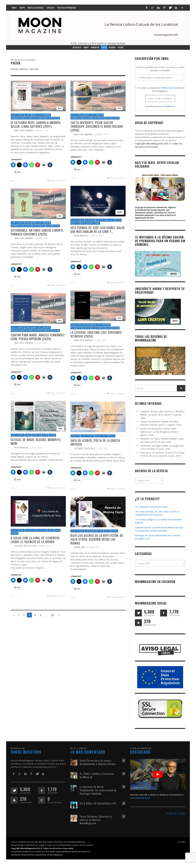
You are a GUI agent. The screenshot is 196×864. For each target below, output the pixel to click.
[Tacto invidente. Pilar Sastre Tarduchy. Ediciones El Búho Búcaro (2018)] (98, 95)
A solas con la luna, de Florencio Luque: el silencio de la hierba (35, 539)
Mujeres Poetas (101, 436)
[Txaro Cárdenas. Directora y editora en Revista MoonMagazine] (73, 817)
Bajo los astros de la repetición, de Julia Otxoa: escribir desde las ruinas (96, 539)
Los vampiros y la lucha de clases (151, 506)
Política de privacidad (171, 87)
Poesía (48, 118)
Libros (28, 115)
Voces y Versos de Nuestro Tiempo (85, 223)
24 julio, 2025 (40, 343)
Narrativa (36, 435)
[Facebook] (146, 8)
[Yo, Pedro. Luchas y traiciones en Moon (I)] (73, 775)
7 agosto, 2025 (40, 238)
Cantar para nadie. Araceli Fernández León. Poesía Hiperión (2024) (38, 337)
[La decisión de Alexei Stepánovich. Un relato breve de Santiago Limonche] (73, 788)
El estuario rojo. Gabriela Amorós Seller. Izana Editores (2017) (36, 124)
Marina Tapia (97, 531)
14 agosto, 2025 (101, 134)
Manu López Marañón (41, 115)
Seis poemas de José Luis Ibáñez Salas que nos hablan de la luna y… (97, 229)
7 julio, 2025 (102, 448)
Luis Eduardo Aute (140, 797)
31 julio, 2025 (100, 340)
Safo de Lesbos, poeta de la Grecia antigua (95, 442)
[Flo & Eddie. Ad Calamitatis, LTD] (73, 804)
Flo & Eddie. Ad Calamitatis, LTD (98, 803)
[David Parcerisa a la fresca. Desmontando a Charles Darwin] (73, 762)
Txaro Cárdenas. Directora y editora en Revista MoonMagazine (96, 819)
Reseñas (56, 118)
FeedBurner (169, 106)
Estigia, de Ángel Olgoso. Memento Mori (35, 441)
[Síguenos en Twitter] (138, 613)
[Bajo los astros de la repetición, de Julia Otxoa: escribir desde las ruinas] (98, 511)
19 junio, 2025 (93, 547)
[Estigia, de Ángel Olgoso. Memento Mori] (38, 415)
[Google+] (152, 8)
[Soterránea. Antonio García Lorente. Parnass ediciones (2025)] (38, 203)
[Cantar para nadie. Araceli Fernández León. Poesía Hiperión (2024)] (38, 308)
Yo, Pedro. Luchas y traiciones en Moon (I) (97, 775)
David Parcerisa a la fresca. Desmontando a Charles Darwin (97, 762)
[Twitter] (170, 8)
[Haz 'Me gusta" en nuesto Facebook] (163, 613)
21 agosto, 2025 (41, 130)
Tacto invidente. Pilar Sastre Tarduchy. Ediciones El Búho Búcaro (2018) (96, 126)
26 (52, 615)
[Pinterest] (164, 8)
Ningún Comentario (57, 180)
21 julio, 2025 (35, 447)
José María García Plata (84, 448)
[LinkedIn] (158, 8)
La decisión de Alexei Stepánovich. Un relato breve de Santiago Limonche (98, 790)
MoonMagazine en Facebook (155, 581)
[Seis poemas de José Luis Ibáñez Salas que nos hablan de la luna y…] (98, 200)
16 (124, 773)
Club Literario (17, 115)
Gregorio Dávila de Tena (35, 530)
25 (124, 760)
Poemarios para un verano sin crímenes (28, 118)
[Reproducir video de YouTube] (157, 774)
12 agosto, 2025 (96, 236)
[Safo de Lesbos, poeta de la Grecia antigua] (98, 416)
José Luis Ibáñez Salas (105, 220)
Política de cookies (176, 813)
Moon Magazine (81, 236)
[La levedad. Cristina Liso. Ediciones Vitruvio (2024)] (98, 305)
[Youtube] (176, 8)
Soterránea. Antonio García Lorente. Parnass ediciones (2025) (37, 232)
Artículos (75, 436)
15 (124, 816)
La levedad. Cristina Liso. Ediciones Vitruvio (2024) (96, 334)
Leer (13, 181)
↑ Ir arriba (181, 842)
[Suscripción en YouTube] (138, 622)
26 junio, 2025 (44, 546)
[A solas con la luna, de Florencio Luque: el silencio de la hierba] (38, 511)
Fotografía (90, 220)
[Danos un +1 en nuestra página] (41, 800)
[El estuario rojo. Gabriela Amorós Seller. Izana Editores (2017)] (38, 95)
